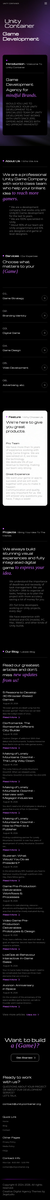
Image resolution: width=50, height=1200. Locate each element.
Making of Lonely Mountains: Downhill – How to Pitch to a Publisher (19, 824)
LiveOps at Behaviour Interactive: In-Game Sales (19, 958)
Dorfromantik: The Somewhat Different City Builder (18, 726)
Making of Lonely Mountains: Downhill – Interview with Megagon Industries (19, 792)
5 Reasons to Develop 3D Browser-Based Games (19, 696)
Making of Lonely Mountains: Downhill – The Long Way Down (19, 757)
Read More (10, 717)
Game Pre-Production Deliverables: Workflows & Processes (19, 891)
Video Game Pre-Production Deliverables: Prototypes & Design (19, 926)
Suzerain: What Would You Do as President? (16, 859)
